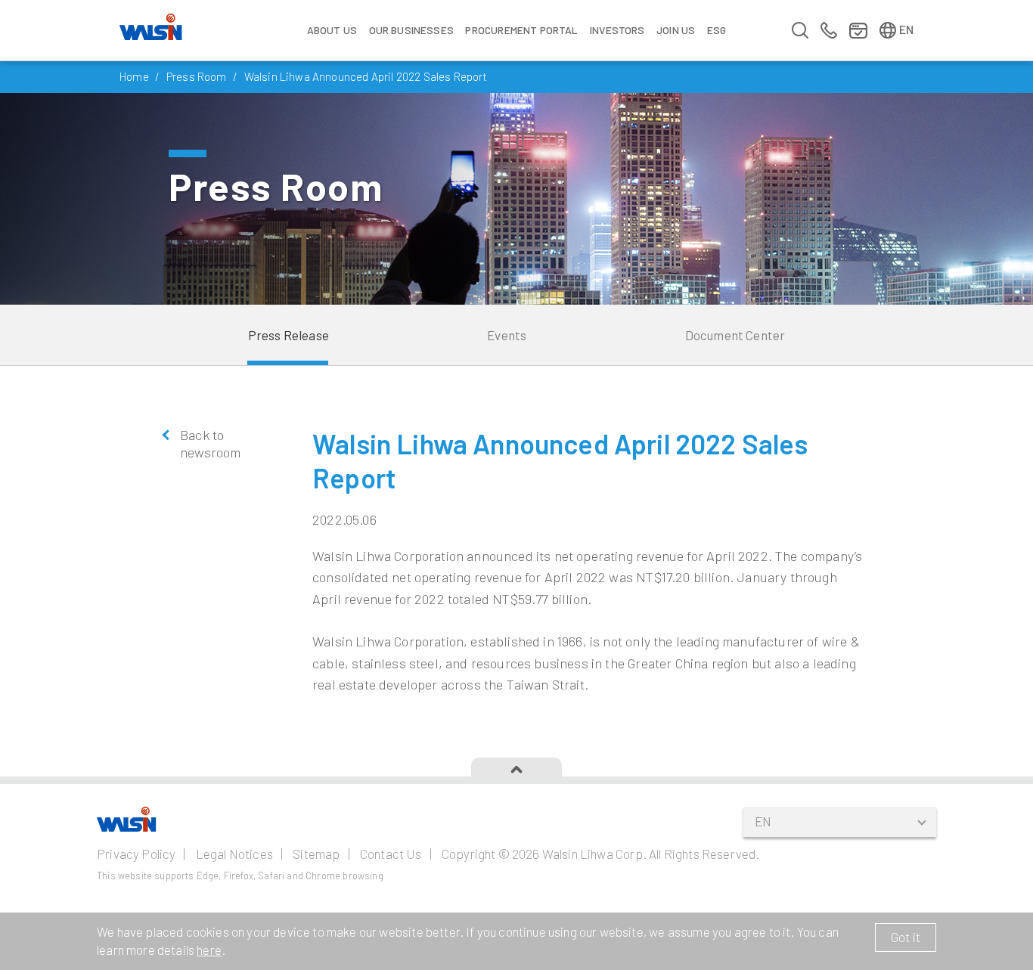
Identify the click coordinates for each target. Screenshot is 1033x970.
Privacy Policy (136, 853)
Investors (617, 29)
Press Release (288, 334)
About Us (332, 29)
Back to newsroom (210, 443)
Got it (905, 936)
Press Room (196, 76)
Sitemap (316, 853)
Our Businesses (411, 29)
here (209, 949)
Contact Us (391, 853)
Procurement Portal (521, 29)
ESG (717, 29)
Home (134, 76)
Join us (675, 29)
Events (506, 334)
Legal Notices (234, 853)
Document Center (735, 334)
